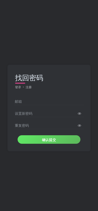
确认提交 (49, 139)
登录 (18, 87)
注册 (29, 87)
